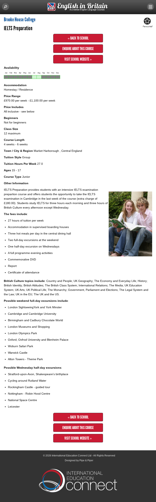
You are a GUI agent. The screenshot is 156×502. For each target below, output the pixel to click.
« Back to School (78, 38)
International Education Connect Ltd (71, 455)
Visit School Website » (78, 59)
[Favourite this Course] (147, 23)
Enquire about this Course (78, 48)
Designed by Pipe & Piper (79, 460)
